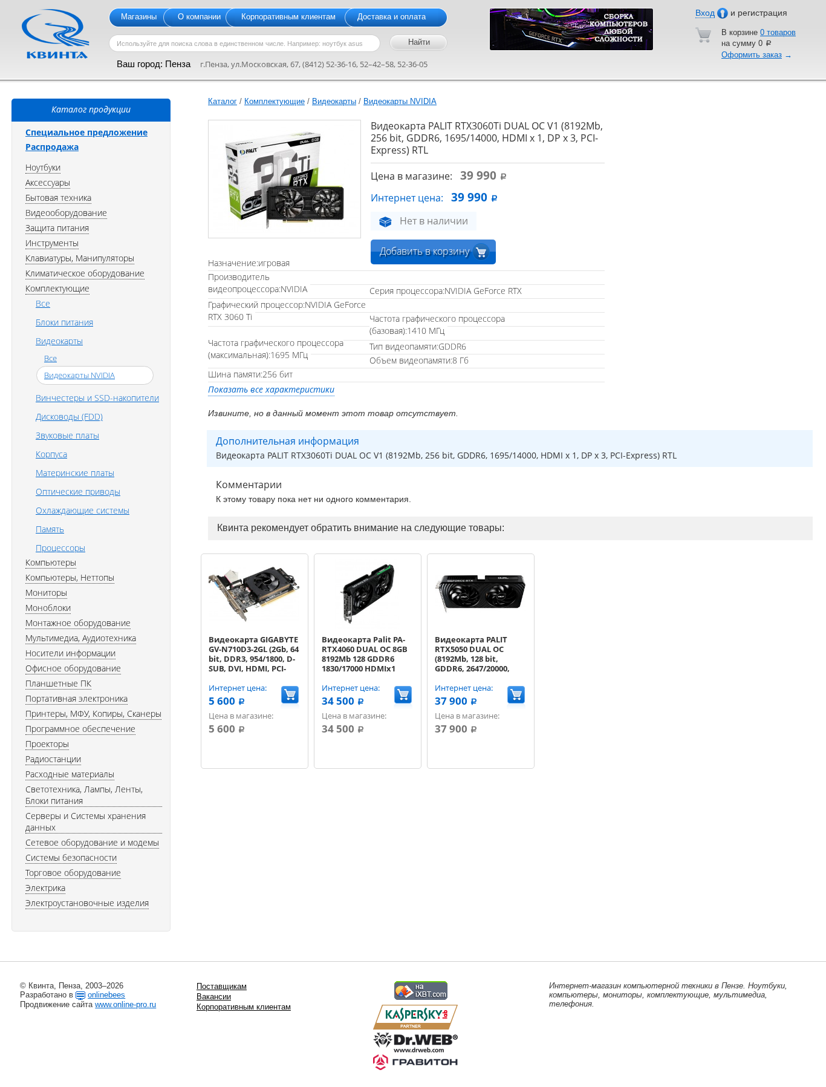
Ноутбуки (42, 167)
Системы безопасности (71, 857)
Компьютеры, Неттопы (69, 577)
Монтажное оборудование (78, 622)
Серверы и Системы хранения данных (85, 821)
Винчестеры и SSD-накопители (97, 397)
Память (50, 529)
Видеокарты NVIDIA (400, 101)
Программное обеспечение (80, 728)
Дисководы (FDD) (69, 416)
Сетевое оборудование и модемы (92, 842)
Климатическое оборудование (85, 273)
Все (43, 303)
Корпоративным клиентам (288, 16)
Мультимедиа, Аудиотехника (80, 638)
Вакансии (214, 996)
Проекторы (47, 743)
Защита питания (57, 227)
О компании (199, 16)
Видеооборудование (66, 212)
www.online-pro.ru (125, 1004)
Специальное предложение (86, 132)
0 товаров (778, 32)
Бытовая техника (58, 197)
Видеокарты (334, 101)
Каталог (222, 101)
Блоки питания (64, 322)
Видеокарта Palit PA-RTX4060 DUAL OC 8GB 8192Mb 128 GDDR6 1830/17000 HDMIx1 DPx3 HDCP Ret (365, 659)
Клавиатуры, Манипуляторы (79, 258)
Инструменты (52, 243)
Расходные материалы (69, 774)
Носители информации (70, 653)
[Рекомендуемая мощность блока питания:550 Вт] (254, 626)
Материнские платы (75, 472)
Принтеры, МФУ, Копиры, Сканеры (93, 713)
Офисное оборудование (73, 668)
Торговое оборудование (73, 872)
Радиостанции (53, 759)
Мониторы (46, 592)
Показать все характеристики (271, 389)
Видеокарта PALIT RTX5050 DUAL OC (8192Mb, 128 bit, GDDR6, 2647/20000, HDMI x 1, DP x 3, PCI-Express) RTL (475, 663)
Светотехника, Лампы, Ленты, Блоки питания (84, 794)
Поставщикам (222, 986)
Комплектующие (274, 101)
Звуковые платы (67, 435)
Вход (705, 13)
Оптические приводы (78, 491)
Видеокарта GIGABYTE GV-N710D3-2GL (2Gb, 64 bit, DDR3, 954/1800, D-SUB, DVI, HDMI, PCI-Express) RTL (254, 659)
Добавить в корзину (424, 251)
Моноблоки (48, 607)
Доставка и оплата (391, 16)
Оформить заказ (751, 54)
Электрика (45, 887)
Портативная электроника (76, 698)
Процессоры (60, 547)
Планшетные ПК (58, 683)
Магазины (139, 16)
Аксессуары (47, 182)
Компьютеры (50, 562)
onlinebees (106, 994)
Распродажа (52, 146)
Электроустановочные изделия (87, 903)
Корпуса (51, 454)
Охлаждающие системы (82, 510)
